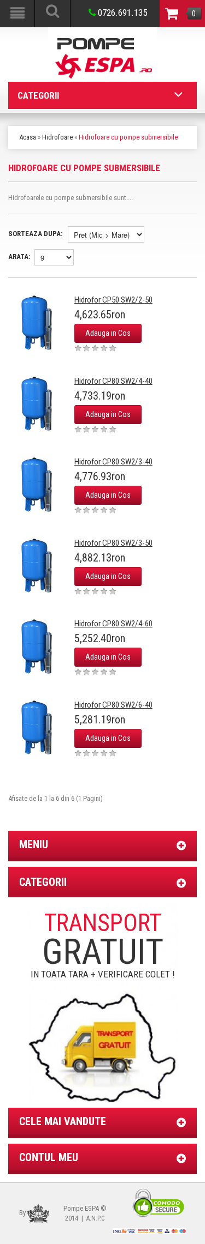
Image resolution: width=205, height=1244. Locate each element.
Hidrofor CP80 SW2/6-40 (113, 705)
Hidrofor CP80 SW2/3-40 (113, 462)
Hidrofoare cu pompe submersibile (128, 137)
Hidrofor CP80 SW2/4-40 (113, 381)
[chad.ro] (38, 1213)
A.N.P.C (95, 1218)
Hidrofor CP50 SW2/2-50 (113, 300)
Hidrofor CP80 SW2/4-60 (113, 624)
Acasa (27, 137)
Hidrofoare (57, 137)
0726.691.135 (121, 12)
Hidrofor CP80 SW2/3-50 (113, 543)
